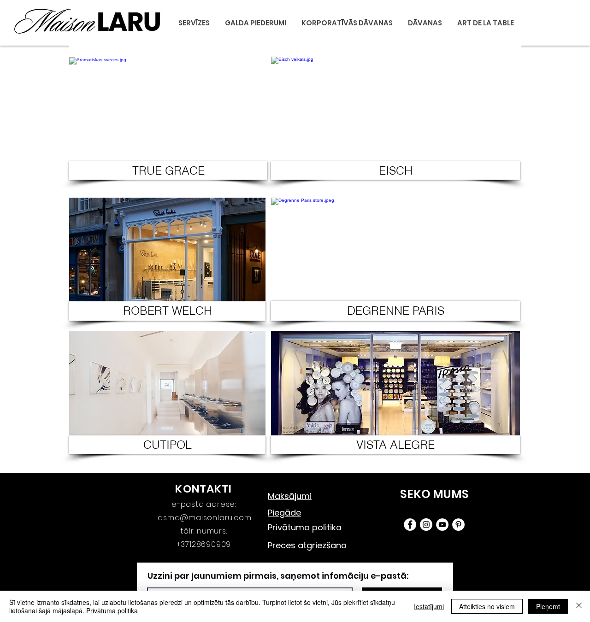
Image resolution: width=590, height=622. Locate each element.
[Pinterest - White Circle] (458, 524)
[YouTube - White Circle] (442, 524)
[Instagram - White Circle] (426, 524)
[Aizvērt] (578, 606)
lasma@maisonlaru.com (204, 517)
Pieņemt (548, 606)
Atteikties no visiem (487, 606)
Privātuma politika (112, 610)
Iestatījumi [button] (429, 606)
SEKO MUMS (434, 494)
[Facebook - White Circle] (410, 524)
